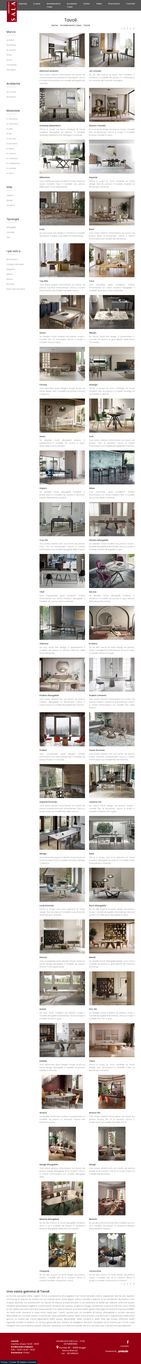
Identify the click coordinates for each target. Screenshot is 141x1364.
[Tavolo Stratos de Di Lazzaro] (62, 1092)
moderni (10, 205)
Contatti (130, 3)
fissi (8, 237)
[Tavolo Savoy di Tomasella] (62, 312)
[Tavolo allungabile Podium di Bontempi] (62, 675)
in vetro (10, 173)
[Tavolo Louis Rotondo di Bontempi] (62, 885)
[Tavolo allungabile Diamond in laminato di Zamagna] (62, 50)
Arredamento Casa (54, 5)
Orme (9, 59)
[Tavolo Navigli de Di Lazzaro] (112, 1144)
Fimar (9, 55)
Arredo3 (10, 40)
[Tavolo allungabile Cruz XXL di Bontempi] (62, 519)
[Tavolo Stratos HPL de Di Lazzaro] (112, 1092)
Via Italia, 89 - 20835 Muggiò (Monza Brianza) (72, 1349)
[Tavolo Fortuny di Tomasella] (62, 364)
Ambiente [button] (13, 84)
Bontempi (11, 45)
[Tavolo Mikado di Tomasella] (112, 312)
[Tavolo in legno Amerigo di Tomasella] (112, 364)
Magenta (10, 269)
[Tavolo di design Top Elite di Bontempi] (62, 260)
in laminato (11, 143)
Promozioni (114, 3)
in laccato (11, 138)
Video (99, 3)
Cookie (13, 1362)
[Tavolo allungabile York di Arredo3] (112, 416)
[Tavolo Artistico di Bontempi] (112, 623)
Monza (9, 279)
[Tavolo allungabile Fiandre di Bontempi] (112, 519)
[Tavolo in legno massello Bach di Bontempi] (112, 208)
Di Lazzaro (11, 50)
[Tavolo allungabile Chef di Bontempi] (62, 571)
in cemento (12, 119)
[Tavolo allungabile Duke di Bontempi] (112, 833)
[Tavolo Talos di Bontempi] (112, 1040)
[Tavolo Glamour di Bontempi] (62, 623)
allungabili (11, 227)
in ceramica (12, 123)
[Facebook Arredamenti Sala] (127, 1342)
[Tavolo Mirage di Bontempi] (62, 833)
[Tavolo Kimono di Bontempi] (62, 936)
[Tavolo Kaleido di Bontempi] (62, 1040)
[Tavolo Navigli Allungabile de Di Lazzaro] (62, 1144)
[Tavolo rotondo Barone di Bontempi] (112, 571)
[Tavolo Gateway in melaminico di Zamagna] (62, 105)
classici (9, 195)
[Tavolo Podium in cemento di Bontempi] (112, 675)
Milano (9, 274)
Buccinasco (12, 259)
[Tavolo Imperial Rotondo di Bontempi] (62, 781)
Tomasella (11, 64)
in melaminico (13, 163)
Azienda (23, 3)
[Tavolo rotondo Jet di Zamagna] (112, 50)
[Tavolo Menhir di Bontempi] (112, 936)
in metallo (11, 168)
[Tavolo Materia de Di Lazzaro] (112, 1198)
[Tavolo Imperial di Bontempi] (112, 157)
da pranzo (11, 96)
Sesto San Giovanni (15, 289)
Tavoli (86, 25)
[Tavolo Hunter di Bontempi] (62, 988)
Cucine (36, 3)
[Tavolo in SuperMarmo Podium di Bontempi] (62, 729)
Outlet (86, 3)
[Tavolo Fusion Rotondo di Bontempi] (112, 729)
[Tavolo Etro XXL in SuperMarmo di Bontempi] (112, 988)
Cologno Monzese (15, 264)
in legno (10, 148)
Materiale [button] (13, 111)
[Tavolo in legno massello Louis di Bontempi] (62, 208)
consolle (10, 232)
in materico (12, 158)
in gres (9, 128)
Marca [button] (11, 32)
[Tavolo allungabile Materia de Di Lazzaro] (62, 1198)
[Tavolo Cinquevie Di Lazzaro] (62, 1250)
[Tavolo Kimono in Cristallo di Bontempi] (112, 105)
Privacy (4, 1362)
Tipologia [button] (12, 219)
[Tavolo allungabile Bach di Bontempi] (112, 885)
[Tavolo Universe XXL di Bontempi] (112, 781)
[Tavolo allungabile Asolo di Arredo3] (62, 416)
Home (54, 25)
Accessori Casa (72, 5)
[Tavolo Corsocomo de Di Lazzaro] (112, 1250)
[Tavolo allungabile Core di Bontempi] (112, 260)
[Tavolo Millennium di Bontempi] (62, 157)
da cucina (11, 91)
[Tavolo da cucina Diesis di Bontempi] (112, 467)
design (9, 200)
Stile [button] (9, 187)
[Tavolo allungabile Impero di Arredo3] (62, 467)
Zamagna (11, 69)
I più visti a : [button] (14, 251)
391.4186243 (72, 1353)
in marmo (11, 153)
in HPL (9, 133)
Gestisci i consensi (28, 1362)
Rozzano (10, 284)
